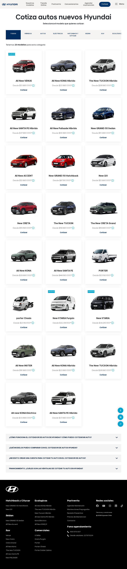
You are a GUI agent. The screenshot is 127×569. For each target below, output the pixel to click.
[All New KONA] (24, 256)
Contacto (71, 521)
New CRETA (23, 223)
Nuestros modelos (30, 4)
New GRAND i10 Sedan (103, 128)
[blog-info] (10, 4)
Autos (43, 33)
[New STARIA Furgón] (63, 303)
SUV (102, 33)
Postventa (56, 4)
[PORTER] (103, 256)
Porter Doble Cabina (43, 550)
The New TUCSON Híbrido (103, 81)
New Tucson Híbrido (43, 513)
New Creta (10, 539)
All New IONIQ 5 (41, 524)
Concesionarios (71, 4)
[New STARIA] (103, 303)
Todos (13, 33)
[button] (63, 437)
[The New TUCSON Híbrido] (103, 66)
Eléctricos (58, 33)
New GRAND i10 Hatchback (63, 176)
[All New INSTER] (24, 351)
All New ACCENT (24, 176)
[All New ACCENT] (24, 161)
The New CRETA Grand (103, 223)
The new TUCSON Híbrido (45, 509)
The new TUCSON (13, 550)
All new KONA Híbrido (43, 506)
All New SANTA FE (63, 271)
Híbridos (28, 33)
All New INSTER (24, 366)
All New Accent (12, 524)
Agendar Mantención (75, 506)
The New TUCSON (63, 223)
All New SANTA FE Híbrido (24, 128)
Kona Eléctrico (40, 521)
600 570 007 (75, 532)
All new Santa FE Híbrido (44, 517)
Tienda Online (43, 4)
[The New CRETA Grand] (103, 208)
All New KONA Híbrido (63, 81)
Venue (8, 535)
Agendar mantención (88, 4)
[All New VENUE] (24, 66)
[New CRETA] (24, 208)
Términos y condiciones (104, 512)
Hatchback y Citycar (72, 35)
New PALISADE (11, 558)
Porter (37, 543)
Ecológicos (117, 33)
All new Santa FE (12, 554)
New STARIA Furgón (63, 318)
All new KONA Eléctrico (23, 413)
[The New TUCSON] (63, 208)
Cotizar (105, 4)
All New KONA (23, 271)
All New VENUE (24, 81)
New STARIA (103, 318)
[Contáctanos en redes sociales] (97, 506)
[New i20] (103, 161)
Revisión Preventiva (75, 513)
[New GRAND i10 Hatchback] (63, 161)
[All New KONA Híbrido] (63, 66)
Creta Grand (11, 543)
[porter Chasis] (24, 303)
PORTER (103, 271)
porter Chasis (23, 318)
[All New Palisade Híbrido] (63, 113)
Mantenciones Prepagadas (78, 509)
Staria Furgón (40, 539)
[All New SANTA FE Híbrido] (24, 113)
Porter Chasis (40, 547)
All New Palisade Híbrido (63, 128)
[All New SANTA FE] (63, 256)
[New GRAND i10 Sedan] (103, 113)
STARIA (37, 535)
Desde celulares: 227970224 (81, 535)
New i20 (103, 176)
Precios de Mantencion (76, 517)
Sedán (87, 33)
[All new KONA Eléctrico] (24, 398)
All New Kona (11, 547)
